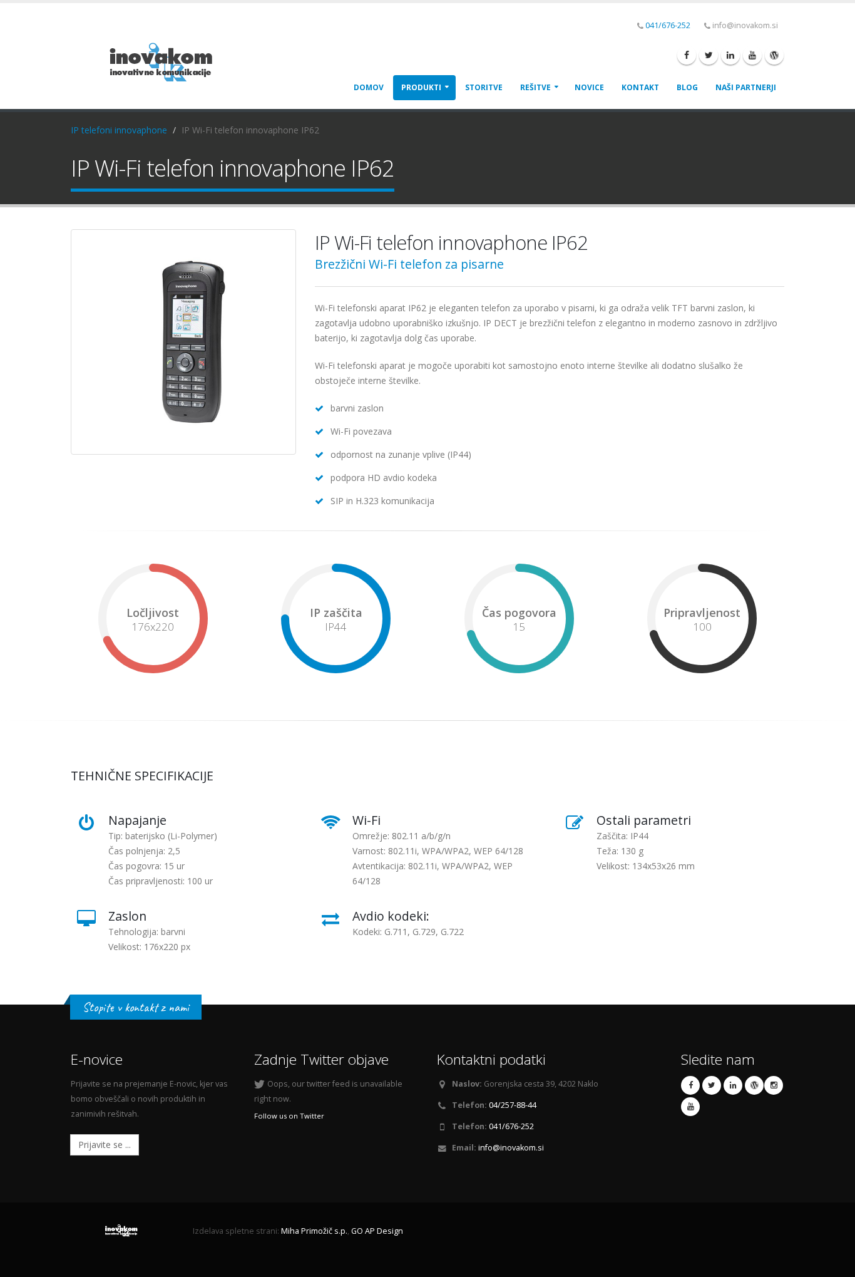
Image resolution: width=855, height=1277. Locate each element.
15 (519, 627)
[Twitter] (708, 55)
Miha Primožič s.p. (314, 1231)
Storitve (484, 87)
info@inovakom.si (511, 1147)
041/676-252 (667, 25)
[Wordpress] (774, 55)
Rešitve (535, 87)
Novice (589, 87)
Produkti (421, 87)
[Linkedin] (730, 55)
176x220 (152, 627)
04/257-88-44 (512, 1105)
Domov (369, 87)
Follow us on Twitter (289, 1115)
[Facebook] (686, 55)
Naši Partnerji (745, 87)
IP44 (336, 627)
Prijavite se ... (104, 1144)
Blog (687, 87)
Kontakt (640, 87)
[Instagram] (773, 1085)
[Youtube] (752, 55)
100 (702, 627)
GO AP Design (377, 1231)
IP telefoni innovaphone (119, 130)
